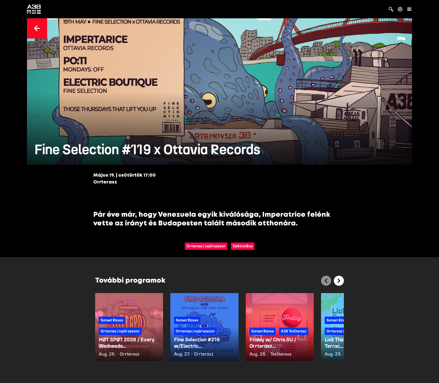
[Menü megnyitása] (409, 9)
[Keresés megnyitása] (391, 9)
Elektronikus (243, 246)
